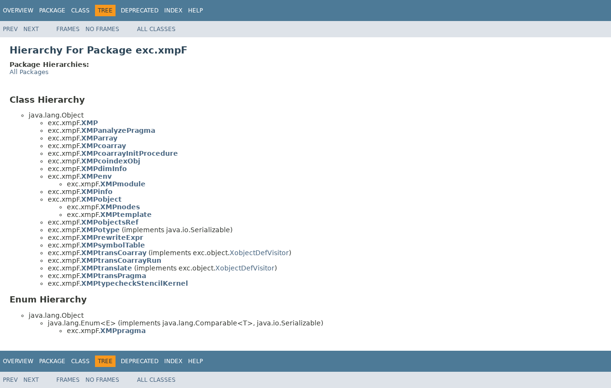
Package (52, 10)
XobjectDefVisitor (259, 253)
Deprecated (139, 10)
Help (195, 10)
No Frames (102, 29)
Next (31, 29)
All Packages (29, 71)
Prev (10, 29)
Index (173, 10)
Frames (68, 29)
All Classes (156, 29)
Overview (18, 10)
